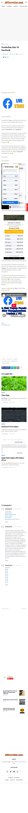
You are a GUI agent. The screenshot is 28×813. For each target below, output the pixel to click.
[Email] (7, 57)
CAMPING (9, 6)
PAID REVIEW (19, 780)
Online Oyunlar (8, 516)
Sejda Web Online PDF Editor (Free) (12, 459)
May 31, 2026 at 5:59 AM (17, 526)
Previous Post (5, 608)
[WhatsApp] (15, 367)
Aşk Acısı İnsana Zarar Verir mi (12, 519)
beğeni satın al (8, 512)
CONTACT (12, 780)
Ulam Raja (5, 395)
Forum (6, 569)
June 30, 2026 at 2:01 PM (17, 565)
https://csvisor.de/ (9, 550)
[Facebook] (3, 57)
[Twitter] (5, 57)
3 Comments (20, 54)
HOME (3, 6)
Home (2, 44)
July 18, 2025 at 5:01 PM (17, 508)
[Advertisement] (14, 24)
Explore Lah (9, 359)
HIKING (16, 6)
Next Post (23, 608)
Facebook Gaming (5, 361)
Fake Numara (8, 517)
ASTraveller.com (5, 325)
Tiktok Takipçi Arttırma (10, 514)
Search (26, 2)
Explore (7, 44)
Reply (7, 521)
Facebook (15, 359)
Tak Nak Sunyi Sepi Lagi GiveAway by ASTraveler (9, 709)
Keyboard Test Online (9, 427)
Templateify (17, 777)
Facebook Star (14, 361)
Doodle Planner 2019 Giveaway (10, 699)
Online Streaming (5, 363)
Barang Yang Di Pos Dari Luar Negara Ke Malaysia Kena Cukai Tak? (10, 692)
